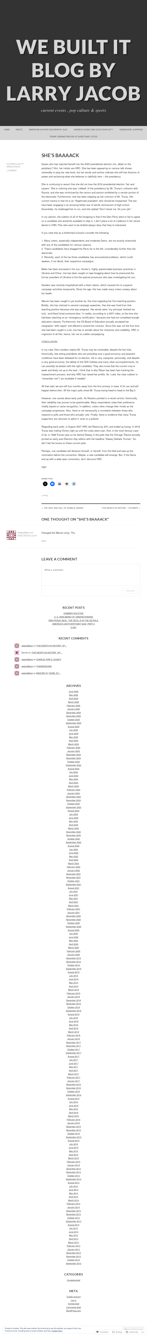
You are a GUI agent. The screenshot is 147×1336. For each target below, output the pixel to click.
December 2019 (73, 958)
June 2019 (73, 979)
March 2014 (73, 1200)
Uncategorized (73, 1280)
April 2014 (73, 1196)
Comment (130, 590)
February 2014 (73, 1203)
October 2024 (73, 761)
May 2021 (73, 898)
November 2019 (73, 961)
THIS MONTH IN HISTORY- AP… (51, 645)
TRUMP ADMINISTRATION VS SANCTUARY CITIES (73, 136)
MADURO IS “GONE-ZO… (48, 673)
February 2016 (73, 1119)
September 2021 (73, 884)
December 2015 (73, 1126)
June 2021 (73, 894)
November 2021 (73, 877)
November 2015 (73, 1130)
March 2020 (73, 947)
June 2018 (73, 1021)
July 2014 (73, 1186)
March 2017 (73, 1073)
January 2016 (73, 1122)
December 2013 (73, 1210)
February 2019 (73, 993)
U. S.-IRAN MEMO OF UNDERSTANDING (73, 616)
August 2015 (73, 1140)
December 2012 (73, 1252)
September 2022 (73, 842)
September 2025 (73, 722)
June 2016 (73, 1105)
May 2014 (73, 1193)
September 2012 (73, 1263)
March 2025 (73, 744)
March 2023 (73, 828)
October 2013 (73, 1217)
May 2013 (73, 1235)
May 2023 (73, 821)
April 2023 (73, 824)
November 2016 (73, 1087)
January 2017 (73, 1080)
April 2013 (73, 1238)
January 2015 (73, 1165)
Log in (73, 1300)
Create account (74, 1296)
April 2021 (73, 901)
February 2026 (73, 705)
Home (7, 129)
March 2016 (73, 1115)
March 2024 (73, 786)
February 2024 (73, 789)
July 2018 (73, 1017)
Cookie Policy (57, 1331)
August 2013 (73, 1224)
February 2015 (73, 1161)
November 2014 (73, 1172)
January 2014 (73, 1207)
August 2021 (73, 887)
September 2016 (73, 1094)
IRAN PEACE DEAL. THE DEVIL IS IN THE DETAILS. (74, 620)
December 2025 (73, 712)
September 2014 (73, 1179)
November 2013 (73, 1214)
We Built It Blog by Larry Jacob (73, 70)
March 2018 (73, 1031)
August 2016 (73, 1098)
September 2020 (73, 926)
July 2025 (73, 729)
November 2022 (73, 835)
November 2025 (73, 715)
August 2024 (73, 768)
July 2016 (73, 1101)
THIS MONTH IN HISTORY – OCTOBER (120, 508)
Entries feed (73, 1303)
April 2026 (73, 698)
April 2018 (73, 1028)
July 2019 (73, 975)
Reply (43, 541)
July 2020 (73, 933)
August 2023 (73, 810)
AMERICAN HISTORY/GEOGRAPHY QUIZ (48, 129)
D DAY (73, 627)
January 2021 (73, 912)
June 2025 (73, 733)
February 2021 (73, 908)
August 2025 (73, 726)
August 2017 (73, 1056)
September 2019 (73, 968)
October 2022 (73, 838)
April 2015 (73, 1154)
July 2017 (73, 1059)
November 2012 (73, 1256)
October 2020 (73, 922)
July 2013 (73, 1228)
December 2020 (73, 915)
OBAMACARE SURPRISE (131, 129)
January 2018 (73, 1038)
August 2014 (73, 1182)
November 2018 (73, 1003)
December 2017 (73, 1042)
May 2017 (73, 1066)
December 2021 (73, 873)
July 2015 (73, 1144)
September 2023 (73, 807)
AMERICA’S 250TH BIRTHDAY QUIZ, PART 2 (73, 623)
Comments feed (73, 1307)
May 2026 (73, 694)
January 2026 (73, 708)
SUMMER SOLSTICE (73, 613)
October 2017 (73, 1049)
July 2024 (73, 772)
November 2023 (73, 800)
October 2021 (73, 880)
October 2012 (73, 1259)
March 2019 (73, 989)
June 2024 (73, 775)
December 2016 (73, 1084)
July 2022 (73, 849)
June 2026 (73, 691)
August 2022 (73, 845)
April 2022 (73, 859)
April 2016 (73, 1112)
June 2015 (73, 1147)
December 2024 (73, 754)
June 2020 (73, 937)
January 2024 (73, 793)
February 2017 (73, 1077)
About (19, 129)
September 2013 (73, 1221)
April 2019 (73, 986)
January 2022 (73, 870)
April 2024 (73, 782)
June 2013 (73, 1231)
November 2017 (73, 1045)
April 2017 (73, 1070)
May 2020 (73, 940)
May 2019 (73, 982)
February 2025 (73, 747)
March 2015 (73, 1158)
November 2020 (73, 919)
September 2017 (73, 1052)
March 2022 (73, 863)
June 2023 (73, 817)
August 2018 (73, 1014)
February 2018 (73, 1035)
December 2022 (73, 831)
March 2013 (73, 1242)
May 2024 (73, 779)
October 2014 (73, 1175)
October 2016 (73, 1091)
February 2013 (73, 1245)
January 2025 (73, 751)
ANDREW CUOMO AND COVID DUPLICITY (93, 129)
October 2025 (73, 719)
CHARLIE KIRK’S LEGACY (48, 659)
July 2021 (73, 891)
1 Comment (12, 170)
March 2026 (73, 701)
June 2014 (73, 1189)
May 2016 (73, 1108)
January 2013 (73, 1249)
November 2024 (73, 758)
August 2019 (73, 972)
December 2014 (73, 1168)
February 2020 (73, 951)
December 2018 (73, 1000)
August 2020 (73, 930)
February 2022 (73, 866)
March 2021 (73, 905)
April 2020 (73, 944)
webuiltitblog (13, 166)
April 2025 (73, 740)
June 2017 (73, 1063)
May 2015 (73, 1151)
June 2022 (73, 852)
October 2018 (73, 1007)
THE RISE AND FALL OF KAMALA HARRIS (63, 508)
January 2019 (73, 996)
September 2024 (73, 765)
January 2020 (73, 954)
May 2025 (73, 737)
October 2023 (73, 803)
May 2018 (73, 1024)
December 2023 (73, 796)
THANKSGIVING (44, 666)
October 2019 (73, 965)
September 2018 (73, 1010)
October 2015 (73, 1133)
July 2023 (73, 814)
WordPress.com (73, 1310)
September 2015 (73, 1137)
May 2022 (73, 856)
